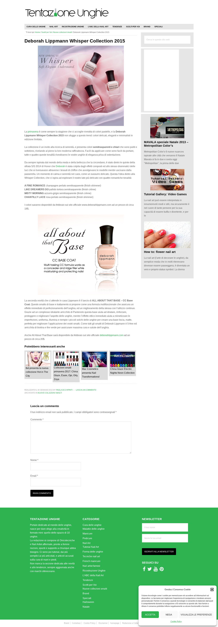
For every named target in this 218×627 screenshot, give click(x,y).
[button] (212, 589)
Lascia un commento (86, 390)
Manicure (87, 533)
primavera (33, 131)
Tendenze (88, 580)
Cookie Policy (176, 621)
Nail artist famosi (91, 566)
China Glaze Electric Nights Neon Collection (122, 371)
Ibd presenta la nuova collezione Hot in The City (37, 372)
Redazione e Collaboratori (133, 623)
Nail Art (86, 543)
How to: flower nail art (160, 251)
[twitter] (149, 570)
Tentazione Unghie (66, 15)
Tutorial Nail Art (91, 547)
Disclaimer (103, 623)
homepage (114, 623)
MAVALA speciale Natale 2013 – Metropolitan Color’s (166, 143)
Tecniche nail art (91, 556)
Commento (36, 419)
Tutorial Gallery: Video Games (165, 194)
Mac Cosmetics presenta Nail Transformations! (91, 373)
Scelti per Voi (90, 585)
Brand (86, 593)
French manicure (91, 561)
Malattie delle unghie (94, 529)
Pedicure (87, 538)
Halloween (88, 602)
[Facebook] (144, 570)
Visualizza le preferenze (196, 614)
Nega (169, 614)
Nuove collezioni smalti (50, 393)
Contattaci (76, 623)
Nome (34, 460)
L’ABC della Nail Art (93, 575)
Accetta (150, 614)
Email (34, 476)
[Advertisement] (159, 10)
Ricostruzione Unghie (94, 570)
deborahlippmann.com (111, 335)
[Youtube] (156, 570)
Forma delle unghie (93, 551)
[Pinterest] (162, 570)
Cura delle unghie (92, 525)
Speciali (87, 598)
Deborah (60, 166)
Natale (86, 607)
